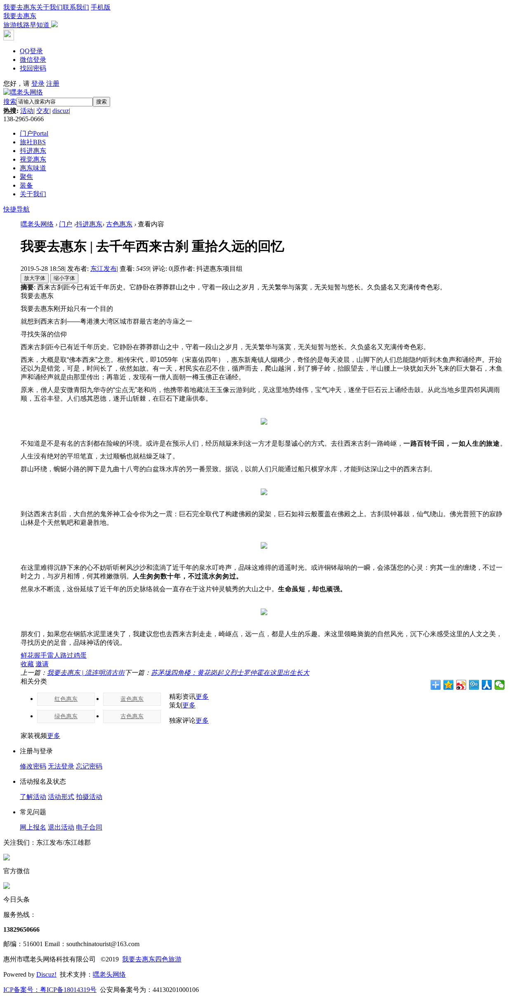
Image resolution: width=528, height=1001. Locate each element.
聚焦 (26, 176)
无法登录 (61, 766)
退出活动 (61, 827)
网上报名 (33, 827)
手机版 (57, 16)
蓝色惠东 (132, 699)
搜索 (9, 101)
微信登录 (33, 59)
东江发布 (103, 268)
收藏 (27, 663)
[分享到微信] (500, 685)
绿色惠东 (66, 716)
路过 (66, 655)
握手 (40, 655)
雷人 (53, 655)
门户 (34, 133)
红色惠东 (66, 699)
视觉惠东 (33, 159)
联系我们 (76, 7)
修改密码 (33, 766)
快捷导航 (16, 209)
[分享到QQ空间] (448, 685)
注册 (52, 83)
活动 (26, 110)
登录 (38, 83)
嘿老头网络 (37, 224)
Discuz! (46, 974)
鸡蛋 (80, 655)
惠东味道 (33, 168)
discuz (60, 110)
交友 (43, 110)
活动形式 (61, 796)
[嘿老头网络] (23, 92)
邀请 (42, 663)
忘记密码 (89, 766)
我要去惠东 (19, 7)
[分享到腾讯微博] (474, 685)
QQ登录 (31, 50)
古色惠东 (119, 224)
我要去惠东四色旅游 (152, 959)
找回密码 (33, 68)
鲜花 (27, 655)
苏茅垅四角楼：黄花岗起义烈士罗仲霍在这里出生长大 (230, 672)
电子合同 (89, 827)
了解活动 (33, 796)
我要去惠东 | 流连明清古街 (86, 672)
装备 (26, 185)
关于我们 (49, 7)
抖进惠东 (33, 150)
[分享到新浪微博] (461, 685)
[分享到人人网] (487, 685)
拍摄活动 (89, 796)
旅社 (33, 142)
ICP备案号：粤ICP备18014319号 (50, 989)
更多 (202, 696)
